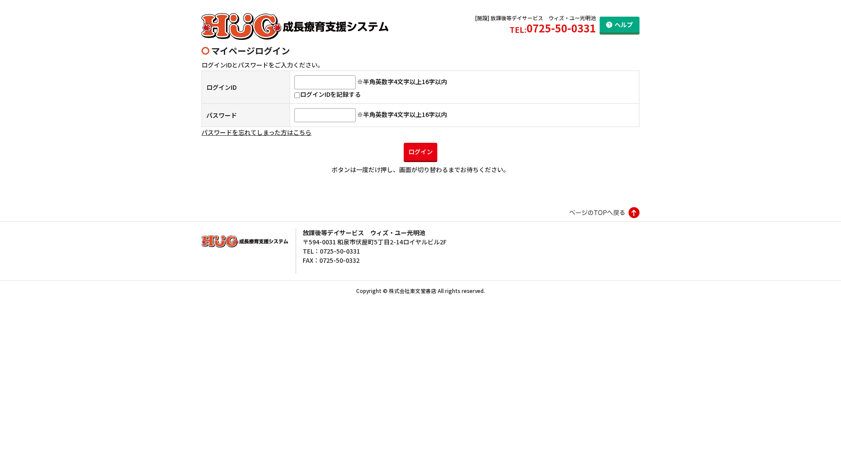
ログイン (420, 151)
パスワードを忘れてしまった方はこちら (256, 132)
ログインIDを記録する (330, 94)
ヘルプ (624, 24)
